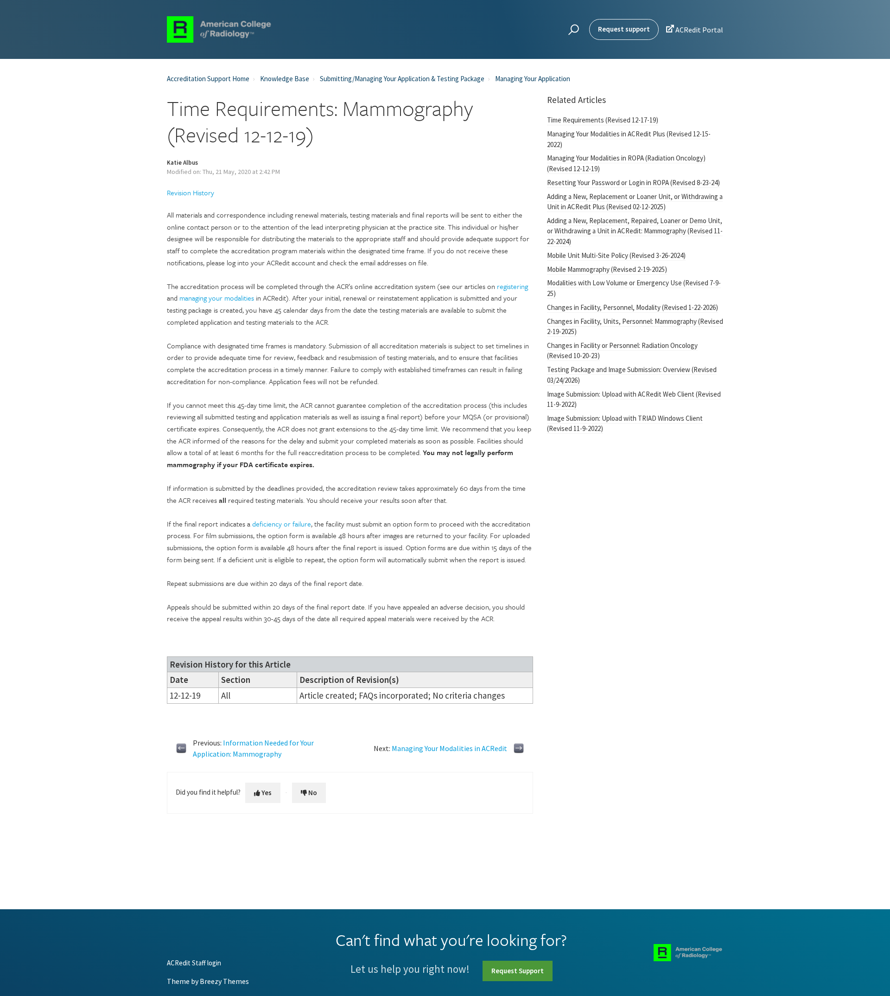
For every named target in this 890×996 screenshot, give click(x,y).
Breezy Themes (224, 981)
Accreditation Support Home (208, 78)
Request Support (517, 970)
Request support (624, 29)
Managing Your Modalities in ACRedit (449, 748)
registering (512, 286)
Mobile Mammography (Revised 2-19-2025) (607, 269)
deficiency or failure (281, 524)
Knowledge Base (284, 78)
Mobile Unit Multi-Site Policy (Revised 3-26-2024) (616, 255)
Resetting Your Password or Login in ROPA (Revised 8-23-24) (633, 182)
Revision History (190, 192)
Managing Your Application (532, 78)
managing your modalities (216, 298)
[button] (572, 30)
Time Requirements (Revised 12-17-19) (602, 120)
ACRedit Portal (694, 29)
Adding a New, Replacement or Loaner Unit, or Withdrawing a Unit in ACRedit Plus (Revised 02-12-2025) (635, 202)
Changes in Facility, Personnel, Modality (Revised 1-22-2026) (632, 307)
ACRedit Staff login (194, 963)
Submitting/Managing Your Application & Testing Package (402, 78)
